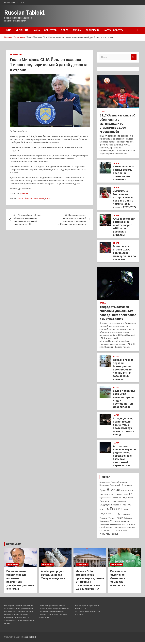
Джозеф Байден (107, 494)
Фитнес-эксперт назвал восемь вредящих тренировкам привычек (124, 173)
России (116, 509)
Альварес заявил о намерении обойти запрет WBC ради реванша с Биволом (124, 226)
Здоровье (127, 497)
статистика (121, 530)
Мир (8, 30)
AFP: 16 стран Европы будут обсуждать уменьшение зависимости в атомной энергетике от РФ (27, 219)
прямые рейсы (119, 527)
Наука (36, 30)
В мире (113, 489)
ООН (101, 510)
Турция (119, 518)
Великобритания (119, 482)
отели (109, 527)
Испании (104, 501)
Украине (104, 521)
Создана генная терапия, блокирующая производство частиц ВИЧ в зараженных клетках (123, 369)
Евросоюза (116, 498)
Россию (126, 510)
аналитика (104, 524)
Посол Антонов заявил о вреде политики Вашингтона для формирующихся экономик (20, 580)
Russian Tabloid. (25, 12)
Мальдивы (122, 501)
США (47, 199)
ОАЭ (129, 505)
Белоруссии (105, 482)
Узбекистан (128, 518)
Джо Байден (38, 199)
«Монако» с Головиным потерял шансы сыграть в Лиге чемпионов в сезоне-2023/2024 (125, 199)
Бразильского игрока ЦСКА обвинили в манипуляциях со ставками (124, 253)
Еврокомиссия (105, 498)
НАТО (124, 505)
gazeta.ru (24, 193)
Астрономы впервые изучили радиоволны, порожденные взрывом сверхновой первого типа (124, 455)
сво (108, 530)
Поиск (134, 57)
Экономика (93, 30)
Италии (113, 501)
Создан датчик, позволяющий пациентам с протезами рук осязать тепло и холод (123, 426)
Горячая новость (127, 490)
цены (114, 533)
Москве (117, 504)
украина (105, 533)
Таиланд (103, 518)
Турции (111, 518)
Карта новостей (113, 30)
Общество (50, 30)
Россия (105, 514)
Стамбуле (125, 514)
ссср (113, 530)
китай (102, 527)
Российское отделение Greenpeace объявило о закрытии (118, 578)
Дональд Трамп (121, 494)
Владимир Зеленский (110, 485)
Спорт (64, 30)
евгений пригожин (117, 524)
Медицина (21, 30)
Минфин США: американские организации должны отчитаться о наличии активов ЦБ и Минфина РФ (90, 580)
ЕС (130, 494)
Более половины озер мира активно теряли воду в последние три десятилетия (124, 399)
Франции (125, 521)
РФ (107, 509)
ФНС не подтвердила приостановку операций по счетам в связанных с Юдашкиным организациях (72, 219)
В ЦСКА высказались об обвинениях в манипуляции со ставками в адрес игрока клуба (118, 123)
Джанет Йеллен (24, 199)
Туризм (77, 30)
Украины (115, 521)
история (131, 524)
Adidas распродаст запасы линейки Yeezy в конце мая (53, 575)
